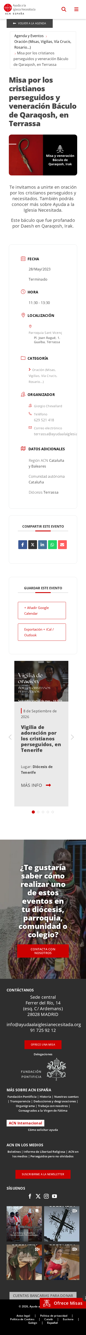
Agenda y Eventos (29, 35)
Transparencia (20, 1101)
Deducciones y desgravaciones (55, 1101)
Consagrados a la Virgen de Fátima (43, 1110)
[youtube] (54, 1196)
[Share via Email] (62, 544)
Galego (32, 1322)
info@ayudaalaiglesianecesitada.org (44, 1024)
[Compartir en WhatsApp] (52, 544)
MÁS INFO (31, 785)
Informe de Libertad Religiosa (44, 1152)
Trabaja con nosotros (53, 1106)
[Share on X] (32, 544)
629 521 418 (44, 420)
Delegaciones (43, 1054)
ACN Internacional (25, 1123)
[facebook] (30, 1196)
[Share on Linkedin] (42, 544)
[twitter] (38, 1196)
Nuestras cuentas (66, 1097)
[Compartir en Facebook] (22, 544)
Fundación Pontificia (22, 1097)
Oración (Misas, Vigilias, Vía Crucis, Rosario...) (42, 44)
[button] (64, 9)
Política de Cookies (22, 1319)
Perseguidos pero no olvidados (52, 1156)
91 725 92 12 (43, 1030)
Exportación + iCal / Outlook (39, 632)
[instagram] (46, 1196)
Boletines (14, 1152)
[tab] (33, 812)
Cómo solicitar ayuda (43, 1130)
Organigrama (25, 1106)
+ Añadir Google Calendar (36, 610)
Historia (45, 1097)
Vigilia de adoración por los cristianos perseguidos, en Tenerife (41, 738)
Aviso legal (23, 1315)
